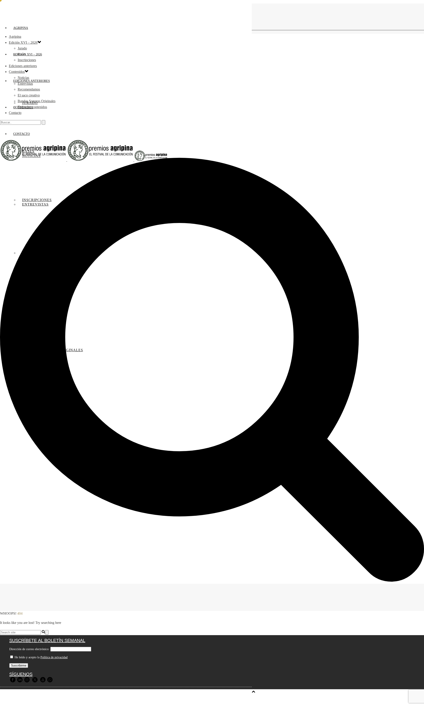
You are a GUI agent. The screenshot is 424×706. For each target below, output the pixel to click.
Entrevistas (25, 83)
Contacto (15, 113)
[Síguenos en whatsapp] (50, 681)
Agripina (20, 28)
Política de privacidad (54, 657)
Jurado (22, 48)
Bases (22, 54)
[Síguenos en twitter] (34, 681)
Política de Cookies (175, 699)
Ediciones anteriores (23, 66)
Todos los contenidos (32, 107)
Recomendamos (29, 89)
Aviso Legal (111, 699)
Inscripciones (27, 60)
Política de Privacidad (140, 699)
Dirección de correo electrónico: (29, 649)
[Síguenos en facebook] (12, 681)
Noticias (23, 77)
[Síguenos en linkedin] (20, 681)
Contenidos (17, 72)
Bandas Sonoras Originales (36, 101)
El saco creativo (29, 95)
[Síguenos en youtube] (42, 681)
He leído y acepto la (41, 657)
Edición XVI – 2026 (27, 54)
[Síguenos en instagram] (27, 681)
